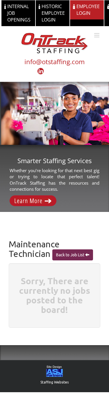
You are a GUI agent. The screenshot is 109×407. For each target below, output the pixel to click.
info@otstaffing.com (54, 61)
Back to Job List (70, 255)
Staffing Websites (54, 382)
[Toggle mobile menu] (97, 35)
